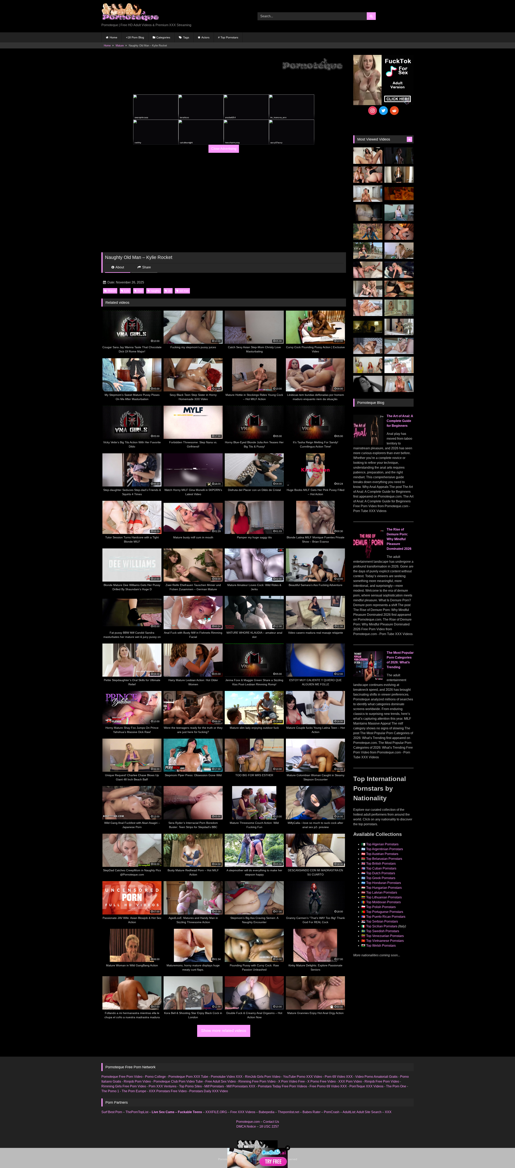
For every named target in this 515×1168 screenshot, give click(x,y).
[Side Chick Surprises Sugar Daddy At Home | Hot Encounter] (399, 250)
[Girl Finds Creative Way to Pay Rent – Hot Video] (399, 212)
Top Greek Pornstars (380, 878)
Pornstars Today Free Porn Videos (282, 1086)
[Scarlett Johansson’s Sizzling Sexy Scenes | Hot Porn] (399, 155)
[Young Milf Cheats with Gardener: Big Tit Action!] (367, 250)
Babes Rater (311, 1112)
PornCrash (331, 1112)
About (119, 267)
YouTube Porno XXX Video (302, 1076)
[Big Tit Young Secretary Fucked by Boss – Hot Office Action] (399, 174)
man (140, 290)
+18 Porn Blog (135, 37)
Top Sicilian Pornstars (381, 926)
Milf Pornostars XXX (241, 1086)
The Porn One (396, 1086)
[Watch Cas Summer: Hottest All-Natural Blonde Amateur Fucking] (399, 384)
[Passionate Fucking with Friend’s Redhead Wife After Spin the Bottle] (367, 365)
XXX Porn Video (350, 1081)
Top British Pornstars (381, 863)
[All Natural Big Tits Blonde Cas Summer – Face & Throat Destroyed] (399, 346)
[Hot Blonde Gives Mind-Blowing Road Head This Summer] (399, 270)
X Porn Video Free (291, 1081)
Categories (163, 37)
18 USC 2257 (269, 1126)
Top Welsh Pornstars (381, 945)
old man (184, 290)
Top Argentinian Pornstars (384, 849)
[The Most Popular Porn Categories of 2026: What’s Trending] (368, 680)
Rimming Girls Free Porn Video (123, 1086)
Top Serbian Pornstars (382, 921)
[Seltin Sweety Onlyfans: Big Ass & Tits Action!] (367, 155)
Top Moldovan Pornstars (383, 902)
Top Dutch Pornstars (380, 873)
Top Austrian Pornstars (382, 854)
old (169, 290)
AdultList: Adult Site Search (362, 1112)
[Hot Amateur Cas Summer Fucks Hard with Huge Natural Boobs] (367, 193)
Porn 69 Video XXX (339, 1076)
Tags (186, 37)
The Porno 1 (110, 1091)
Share (146, 267)
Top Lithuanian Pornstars (384, 897)
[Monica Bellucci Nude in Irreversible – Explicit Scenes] (399, 193)
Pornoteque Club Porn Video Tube (178, 1081)
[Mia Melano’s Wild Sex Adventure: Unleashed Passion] (367, 308)
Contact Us (271, 1121)
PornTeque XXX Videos (366, 1086)
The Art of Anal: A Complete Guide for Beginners (400, 420)
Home (113, 37)
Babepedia (266, 1112)
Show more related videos (223, 1030)
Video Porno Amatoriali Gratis (376, 1076)
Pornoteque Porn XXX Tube (188, 1076)
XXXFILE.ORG (216, 1112)
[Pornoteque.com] (130, 13)
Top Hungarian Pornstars (384, 887)
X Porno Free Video (321, 1081)
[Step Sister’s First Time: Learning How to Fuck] (367, 174)
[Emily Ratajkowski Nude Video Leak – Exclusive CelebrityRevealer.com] (367, 212)
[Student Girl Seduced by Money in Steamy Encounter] (399, 289)
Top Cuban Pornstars (381, 868)
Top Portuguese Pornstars (384, 911)
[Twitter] (383, 110)
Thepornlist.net (288, 1112)
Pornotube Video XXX (226, 1076)
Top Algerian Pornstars (382, 844)
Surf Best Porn (111, 1112)
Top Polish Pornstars (381, 907)
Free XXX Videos (242, 1112)
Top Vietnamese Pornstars (385, 940)
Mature (120, 45)
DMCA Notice (246, 1126)
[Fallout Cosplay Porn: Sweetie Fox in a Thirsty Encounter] (367, 232)
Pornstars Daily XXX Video (208, 1091)
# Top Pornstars (228, 37)
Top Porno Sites (190, 1086)
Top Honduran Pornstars (383, 883)
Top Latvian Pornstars (381, 892)
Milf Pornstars (214, 1086)
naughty (155, 290)
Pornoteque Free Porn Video (121, 1076)
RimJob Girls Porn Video (262, 1076)
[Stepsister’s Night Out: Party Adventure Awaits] (399, 232)
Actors (205, 37)
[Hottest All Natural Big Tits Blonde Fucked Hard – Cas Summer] (367, 270)
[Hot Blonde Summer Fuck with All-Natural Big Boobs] (399, 327)
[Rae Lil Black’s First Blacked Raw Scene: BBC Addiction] (367, 346)
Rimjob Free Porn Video (382, 1081)
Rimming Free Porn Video (257, 1081)
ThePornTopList (137, 1112)
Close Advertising (223, 148)
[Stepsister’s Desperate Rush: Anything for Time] (367, 289)
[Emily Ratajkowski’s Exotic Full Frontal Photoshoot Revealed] (367, 384)
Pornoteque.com (248, 1121)
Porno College (155, 1076)
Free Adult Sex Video (220, 1081)
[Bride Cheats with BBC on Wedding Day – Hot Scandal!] (399, 308)
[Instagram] (372, 110)
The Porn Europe (134, 1091)
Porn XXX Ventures (162, 1086)
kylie (127, 290)
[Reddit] (394, 110)
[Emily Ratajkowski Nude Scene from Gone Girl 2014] (367, 327)
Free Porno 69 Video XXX (328, 1086)
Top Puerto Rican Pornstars (385, 916)
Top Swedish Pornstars (382, 931)
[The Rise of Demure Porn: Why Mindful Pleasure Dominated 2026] (368, 557)
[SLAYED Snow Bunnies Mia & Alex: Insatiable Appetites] (399, 365)
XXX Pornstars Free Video (168, 1091)
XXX (388, 1112)
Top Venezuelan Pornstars (385, 936)
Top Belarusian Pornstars (384, 858)
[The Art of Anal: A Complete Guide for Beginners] (368, 443)
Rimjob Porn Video (137, 1081)
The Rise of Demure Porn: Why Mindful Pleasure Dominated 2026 (399, 539)
